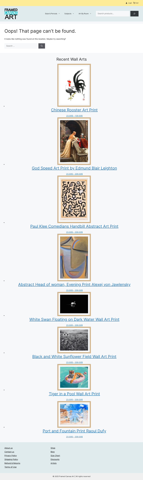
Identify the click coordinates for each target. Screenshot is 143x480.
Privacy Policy (10, 455)
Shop (53, 448)
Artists (54, 463)
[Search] (134, 14)
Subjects (67, 14)
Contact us (9, 452)
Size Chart (55, 455)
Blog (53, 452)
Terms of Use (10, 467)
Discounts (55, 459)
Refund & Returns (12, 463)
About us (8, 448)
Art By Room (84, 14)
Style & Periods (51, 14)
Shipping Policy (11, 459)
